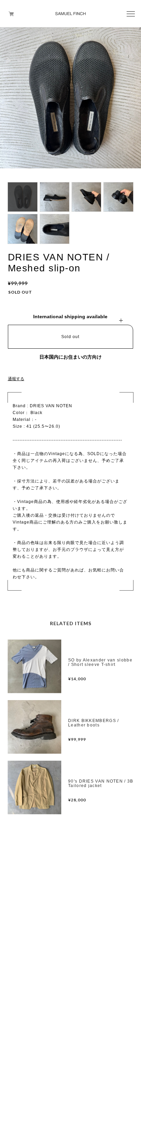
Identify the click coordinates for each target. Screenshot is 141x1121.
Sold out (70, 336)
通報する (16, 378)
